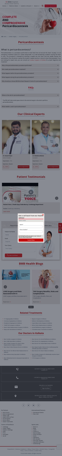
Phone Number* (24, 229)
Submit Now (31, 240)
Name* (21, 224)
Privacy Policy (28, 237)
